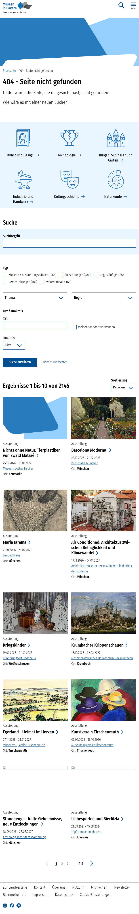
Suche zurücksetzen (55, 362)
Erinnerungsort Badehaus (19, 658)
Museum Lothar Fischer (18, 469)
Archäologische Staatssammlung (24, 837)
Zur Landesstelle (15, 887)
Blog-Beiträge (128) (111, 275)
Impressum (40, 894)
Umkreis (9, 338)
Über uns (58, 887)
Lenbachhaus (11, 555)
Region (79, 297)
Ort (5, 318)
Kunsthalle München (84, 463)
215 (81, 864)
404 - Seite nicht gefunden (36, 71)
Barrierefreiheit (14, 894)
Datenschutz (64, 894)
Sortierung (123, 380)
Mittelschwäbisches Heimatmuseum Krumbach (102, 658)
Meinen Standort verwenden (96, 327)
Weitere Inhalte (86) (58, 282)
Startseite (9, 71)
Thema (10, 297)
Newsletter (122, 887)
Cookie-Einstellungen (95, 894)
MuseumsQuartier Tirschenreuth (24, 745)
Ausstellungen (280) (77, 275)
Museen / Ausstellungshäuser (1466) (32, 275)
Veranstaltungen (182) (23, 282)
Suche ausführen (20, 362)
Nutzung (78, 887)
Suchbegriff (11, 236)
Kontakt (39, 887)
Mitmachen (99, 887)
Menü (133, 8)
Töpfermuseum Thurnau (86, 832)
